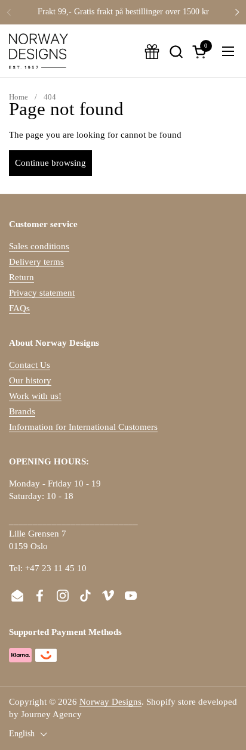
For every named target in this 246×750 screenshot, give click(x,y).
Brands (22, 411)
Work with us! (35, 396)
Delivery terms (36, 261)
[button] (175, 51)
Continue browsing (50, 163)
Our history (30, 380)
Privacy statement (42, 292)
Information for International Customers (83, 427)
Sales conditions (39, 246)
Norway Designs (110, 701)
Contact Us (29, 365)
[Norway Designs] (38, 51)
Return (21, 277)
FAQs (19, 308)
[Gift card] (151, 51)
